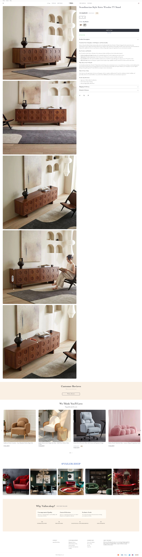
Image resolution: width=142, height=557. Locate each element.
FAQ (10, 0)
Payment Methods (72, 545)
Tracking (70, 548)
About (4, 0)
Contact (7, 0)
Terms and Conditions (91, 542)
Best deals (59, 3)
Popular (54, 3)
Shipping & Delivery (72, 542)
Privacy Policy (89, 543)
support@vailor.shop (56, 542)
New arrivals (83, 3)
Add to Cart (109, 30)
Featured (89, 3)
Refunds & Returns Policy (73, 543)
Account (88, 545)
